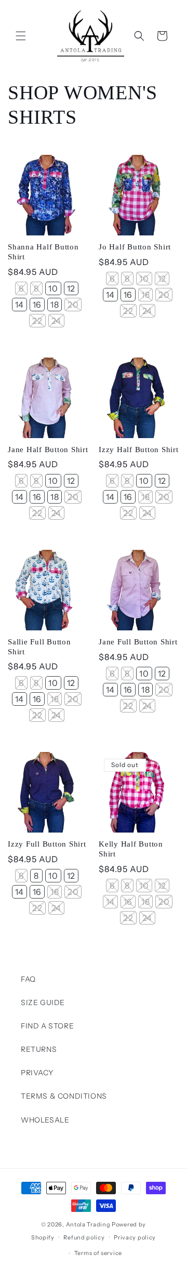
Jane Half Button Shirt (48, 449)
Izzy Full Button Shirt (47, 844)
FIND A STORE (47, 1026)
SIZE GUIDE (43, 1002)
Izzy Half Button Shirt (139, 449)
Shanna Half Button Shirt (43, 252)
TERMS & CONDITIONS (64, 1096)
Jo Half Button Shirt (135, 247)
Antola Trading (88, 1224)
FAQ (28, 979)
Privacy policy (135, 1237)
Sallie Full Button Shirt (39, 647)
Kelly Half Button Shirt (131, 849)
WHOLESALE (45, 1120)
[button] (20, 35)
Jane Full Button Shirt (138, 642)
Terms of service (98, 1253)
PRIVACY (37, 1072)
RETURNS (39, 1049)
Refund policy (83, 1237)
